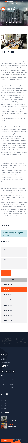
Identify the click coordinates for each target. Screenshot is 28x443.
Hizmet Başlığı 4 (8, 300)
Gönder (6, 273)
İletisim (11, 390)
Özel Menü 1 (3, 379)
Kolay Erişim (7, 440)
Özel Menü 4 (3, 387)
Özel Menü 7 (12, 382)
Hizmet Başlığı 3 (8, 295)
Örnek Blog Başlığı (12, 420)
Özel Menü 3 (3, 384)
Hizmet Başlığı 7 (8, 315)
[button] (3, 41)
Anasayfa (14, 18)
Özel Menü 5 (3, 390)
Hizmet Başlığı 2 (8, 289)
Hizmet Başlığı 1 (8, 284)
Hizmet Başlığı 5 (8, 305)
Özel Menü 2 (3, 382)
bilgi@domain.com (10, 1)
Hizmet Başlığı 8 (8, 321)
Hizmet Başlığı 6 (8, 310)
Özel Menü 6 (12, 379)
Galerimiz (11, 387)
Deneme (11, 384)
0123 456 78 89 (5, 367)
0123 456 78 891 (20, 1)
